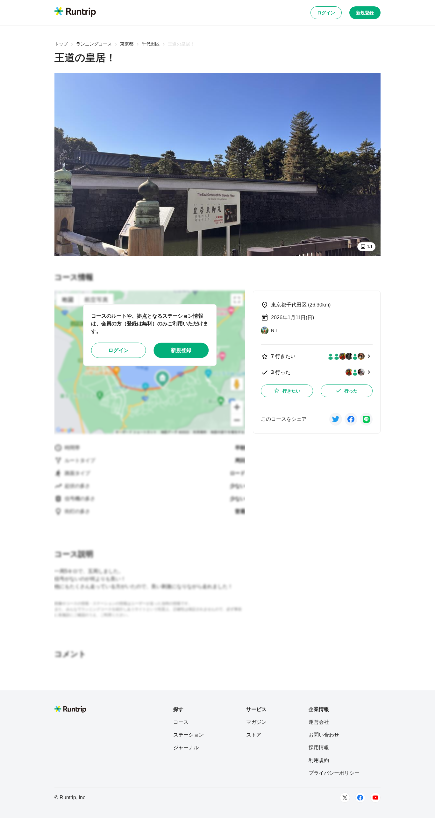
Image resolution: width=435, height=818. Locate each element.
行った (351, 390)
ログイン (326, 12)
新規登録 (365, 12)
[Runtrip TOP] (75, 12)
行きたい (291, 390)
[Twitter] (345, 798)
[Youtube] (375, 798)
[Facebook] (360, 798)
